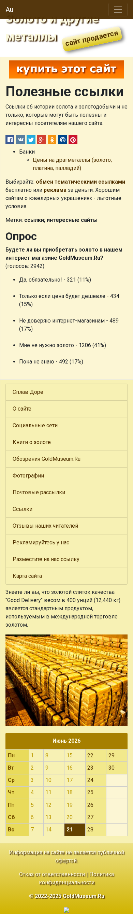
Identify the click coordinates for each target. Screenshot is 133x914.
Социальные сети (35, 425)
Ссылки (22, 509)
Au (9, 9)
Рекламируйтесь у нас (41, 542)
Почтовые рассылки (39, 492)
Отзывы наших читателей (45, 526)
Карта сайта (27, 576)
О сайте (22, 408)
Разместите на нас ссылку (46, 559)
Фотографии (28, 475)
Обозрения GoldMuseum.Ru (46, 459)
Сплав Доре (28, 392)
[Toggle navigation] (118, 9)
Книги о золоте (32, 442)
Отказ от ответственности (52, 874)
